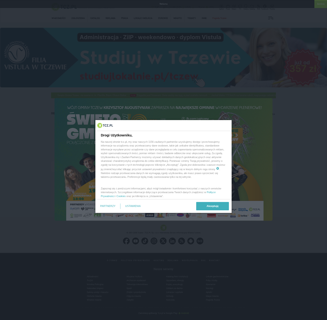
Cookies (121, 196)
